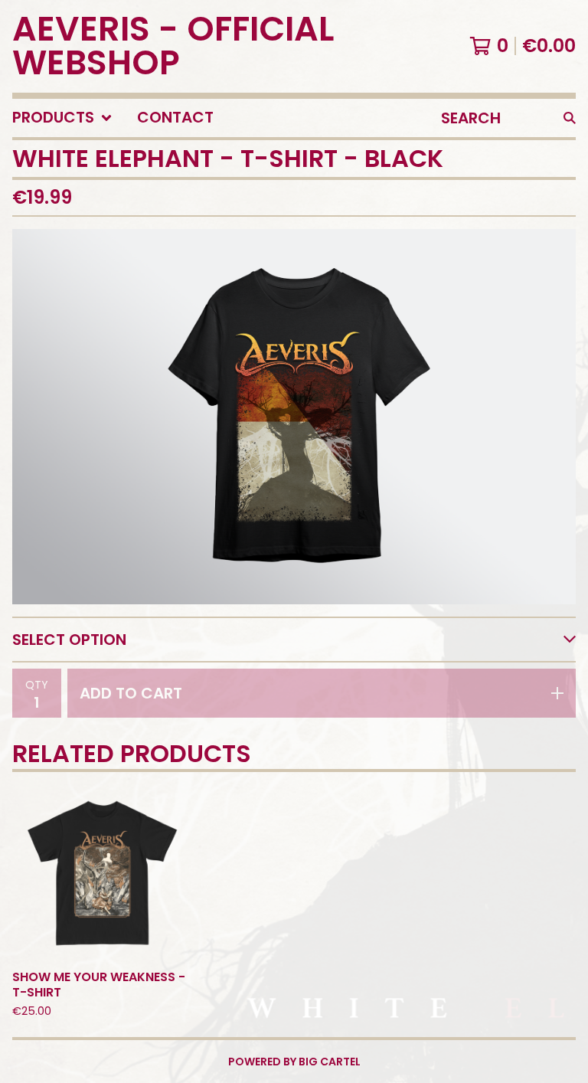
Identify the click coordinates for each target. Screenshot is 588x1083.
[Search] (569, 118)
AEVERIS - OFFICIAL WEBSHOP (173, 46)
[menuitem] (62, 118)
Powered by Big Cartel (294, 1061)
